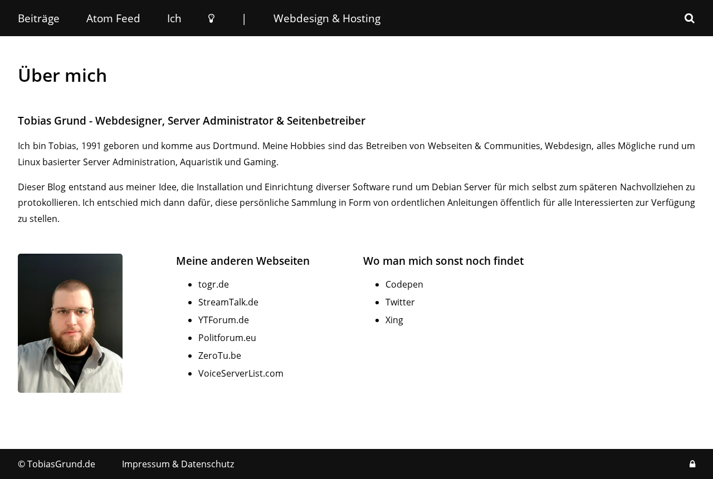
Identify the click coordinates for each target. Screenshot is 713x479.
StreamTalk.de (228, 302)
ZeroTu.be (219, 355)
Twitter (400, 302)
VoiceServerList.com (241, 373)
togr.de (213, 284)
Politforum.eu (227, 338)
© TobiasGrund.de (56, 464)
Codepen (404, 284)
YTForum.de (223, 320)
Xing (394, 320)
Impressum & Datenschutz (178, 464)
